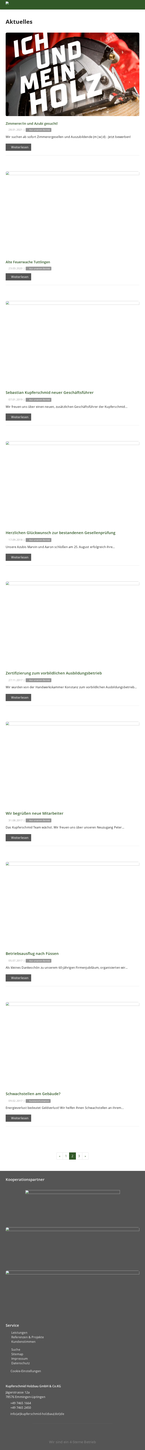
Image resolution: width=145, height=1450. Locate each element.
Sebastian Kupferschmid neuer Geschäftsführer (50, 392)
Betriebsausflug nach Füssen (32, 953)
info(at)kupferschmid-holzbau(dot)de (37, 1414)
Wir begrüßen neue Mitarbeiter (34, 813)
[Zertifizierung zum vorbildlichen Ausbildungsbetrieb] (72, 623)
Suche (15, 1349)
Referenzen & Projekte (27, 1337)
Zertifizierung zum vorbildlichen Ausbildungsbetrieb (54, 673)
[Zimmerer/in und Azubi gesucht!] (72, 74)
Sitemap (17, 1354)
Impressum (19, 1359)
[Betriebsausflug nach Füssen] (72, 903)
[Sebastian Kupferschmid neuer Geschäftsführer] (72, 342)
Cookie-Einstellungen (26, 1371)
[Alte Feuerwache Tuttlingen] (72, 213)
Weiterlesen (19, 147)
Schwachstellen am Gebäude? (33, 1093)
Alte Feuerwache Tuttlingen (28, 262)
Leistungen (19, 1333)
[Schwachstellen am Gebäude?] (72, 1044)
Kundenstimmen (23, 1342)
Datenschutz (20, 1363)
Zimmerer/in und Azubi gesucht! (32, 123)
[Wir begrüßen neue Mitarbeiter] (72, 763)
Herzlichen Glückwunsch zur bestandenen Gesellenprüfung (60, 532)
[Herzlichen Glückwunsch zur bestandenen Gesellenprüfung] (72, 483)
